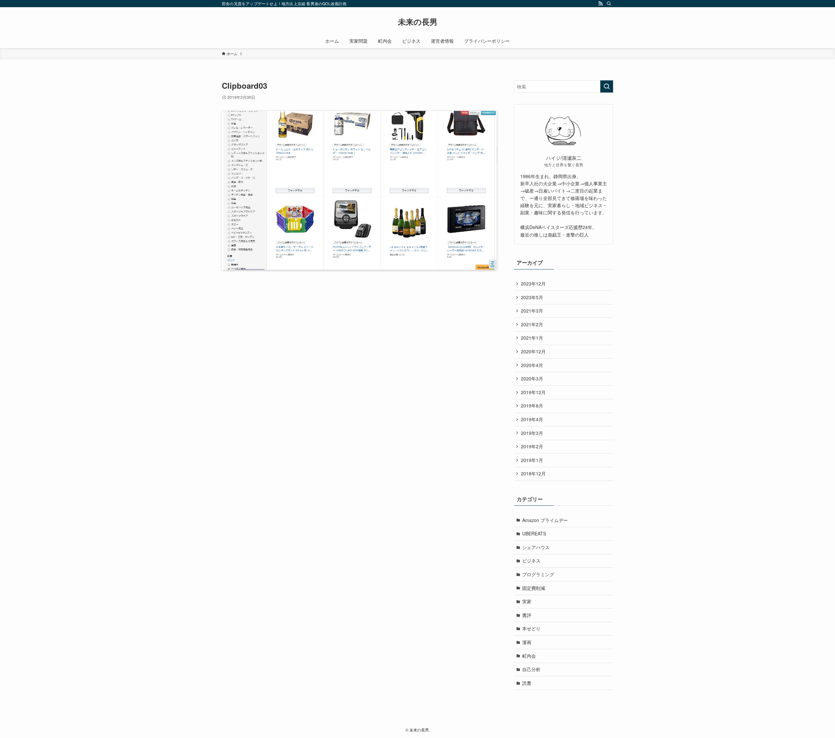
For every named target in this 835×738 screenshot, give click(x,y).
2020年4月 (532, 365)
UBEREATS (534, 533)
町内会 (529, 656)
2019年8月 (532, 405)
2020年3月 (532, 378)
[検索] (609, 3)
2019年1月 (532, 460)
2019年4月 (532, 419)
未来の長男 (417, 21)
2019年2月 (532, 446)
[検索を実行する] (606, 86)
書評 (526, 615)
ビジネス (531, 560)
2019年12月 (533, 392)
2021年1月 (532, 337)
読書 (526, 683)
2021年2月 (532, 324)
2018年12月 (533, 473)
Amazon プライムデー (545, 520)
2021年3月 (532, 310)
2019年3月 (532, 433)
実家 (526, 601)
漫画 (526, 642)
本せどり (531, 628)
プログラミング (538, 574)
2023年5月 (532, 297)
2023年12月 (533, 283)
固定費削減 (533, 588)
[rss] (600, 3)
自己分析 (531, 669)
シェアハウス (536, 547)
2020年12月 (533, 351)
